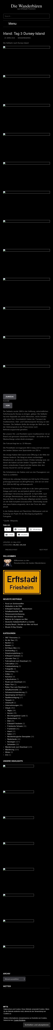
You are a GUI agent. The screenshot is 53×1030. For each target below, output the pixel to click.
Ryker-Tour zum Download (15, 687)
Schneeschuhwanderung (15, 692)
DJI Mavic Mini (11, 648)
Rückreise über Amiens (14, 617)
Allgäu (9, 710)
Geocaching (10, 671)
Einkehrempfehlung (12, 653)
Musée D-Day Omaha (13, 627)
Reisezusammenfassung (14, 614)
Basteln (8, 645)
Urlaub (23, 545)
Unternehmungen (12, 705)
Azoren (10, 713)
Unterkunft (9, 703)
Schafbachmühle (11, 690)
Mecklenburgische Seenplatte (18, 737)
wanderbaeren (24, 38)
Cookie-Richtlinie (19, 1020)
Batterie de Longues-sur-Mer (16, 619)
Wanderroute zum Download (16, 747)
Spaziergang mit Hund (14, 695)
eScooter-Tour (10, 658)
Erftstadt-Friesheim (12, 656)
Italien (9, 734)
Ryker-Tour (9, 684)
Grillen (7, 674)
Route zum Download (13, 682)
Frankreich (11, 729)
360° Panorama (11, 638)
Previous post (11, 550)
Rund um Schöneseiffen (14, 604)
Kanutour (8, 677)
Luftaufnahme (10, 679)
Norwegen (11, 742)
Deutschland (12, 718)
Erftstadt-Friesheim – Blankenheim (18, 609)
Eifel (9, 721)
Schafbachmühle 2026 (14, 611)
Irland (16, 545)
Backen (8, 643)
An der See (9, 640)
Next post (43, 550)
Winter (7, 752)
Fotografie (9, 669)
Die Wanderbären (26, 6)
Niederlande (12, 739)
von (6, 401)
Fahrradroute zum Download (16, 661)
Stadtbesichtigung (12, 697)
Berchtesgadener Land (16, 716)
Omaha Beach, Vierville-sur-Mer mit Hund (21, 624)
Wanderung (9, 750)
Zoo (6, 755)
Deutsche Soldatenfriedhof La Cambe (20, 622)
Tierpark (8, 700)
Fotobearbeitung (11, 666)
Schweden (11, 744)
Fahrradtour (10, 664)
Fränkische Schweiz (15, 726)
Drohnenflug (10, 651)
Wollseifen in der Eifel (13, 606)
